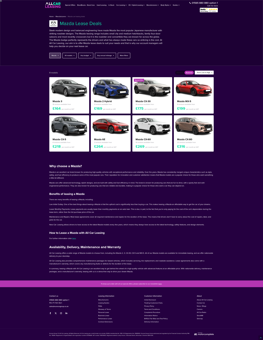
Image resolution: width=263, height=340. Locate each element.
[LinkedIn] (66, 313)
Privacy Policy (149, 306)
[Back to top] (260, 337)
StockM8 (200, 315)
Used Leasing (101, 5)
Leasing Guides (103, 303)
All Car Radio (201, 312)
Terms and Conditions (152, 309)
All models (68, 55)
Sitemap (200, 318)
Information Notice (151, 315)
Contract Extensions (105, 322)
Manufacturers (103, 300)
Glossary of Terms (104, 309)
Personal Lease (103, 312)
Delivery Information (151, 322)
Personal (180, 72)
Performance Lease (105, 318)
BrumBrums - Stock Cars (86, 5)
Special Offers (70, 5)
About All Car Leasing (204, 300)
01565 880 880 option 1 (59, 300)
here (74, 238)
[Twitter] (55, 313)
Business (189, 72)
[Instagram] (61, 313)
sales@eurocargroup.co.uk (58, 306)
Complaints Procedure (152, 312)
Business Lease (103, 315)
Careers (199, 309)
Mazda (54, 55)
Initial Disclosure (150, 300)
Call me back (212, 5)
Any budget (85, 55)
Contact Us (201, 303)
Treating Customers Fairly (153, 303)
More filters (124, 55)
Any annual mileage (104, 55)
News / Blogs (201, 306)
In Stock (111, 5)
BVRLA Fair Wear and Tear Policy (156, 318)
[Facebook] (50, 313)
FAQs (100, 306)
